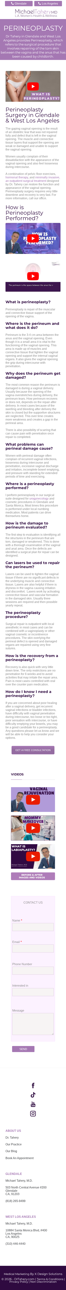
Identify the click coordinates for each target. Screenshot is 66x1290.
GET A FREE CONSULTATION (33, 750)
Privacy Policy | (19, 1281)
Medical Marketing (16, 1274)
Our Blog (11, 1151)
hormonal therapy (17, 177)
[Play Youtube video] (33, 86)
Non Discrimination (43, 1281)
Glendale (19, 3)
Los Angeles (48, 3)
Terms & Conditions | (51, 1279)
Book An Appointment (20, 1158)
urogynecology (39, 498)
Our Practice (14, 1144)
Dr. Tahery (12, 1137)
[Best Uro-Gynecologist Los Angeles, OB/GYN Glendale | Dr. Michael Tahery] (36, 13)
